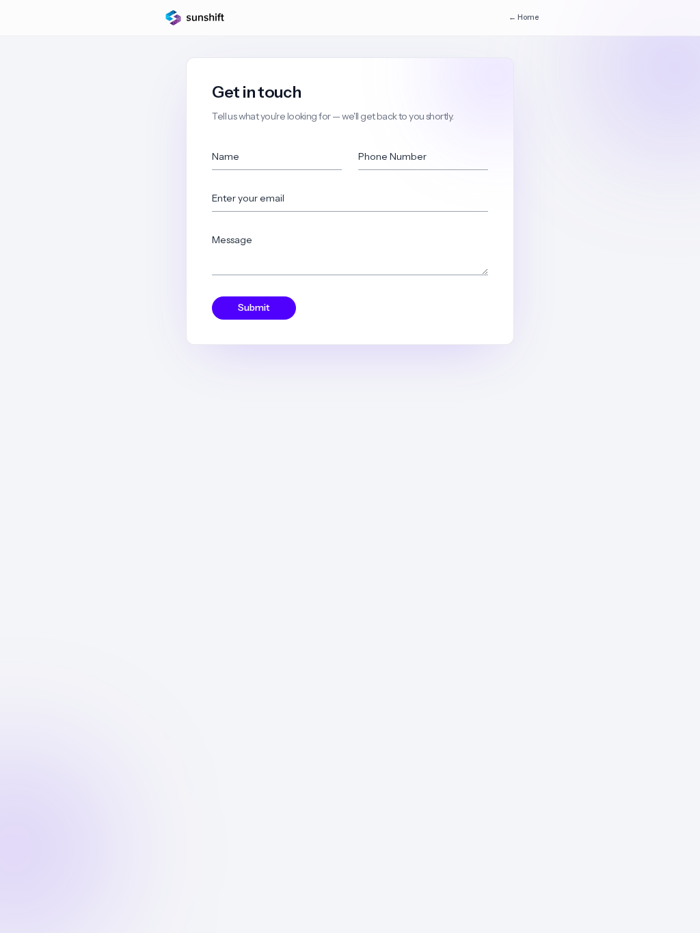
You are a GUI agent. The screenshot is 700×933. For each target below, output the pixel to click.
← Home (524, 17)
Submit (254, 307)
